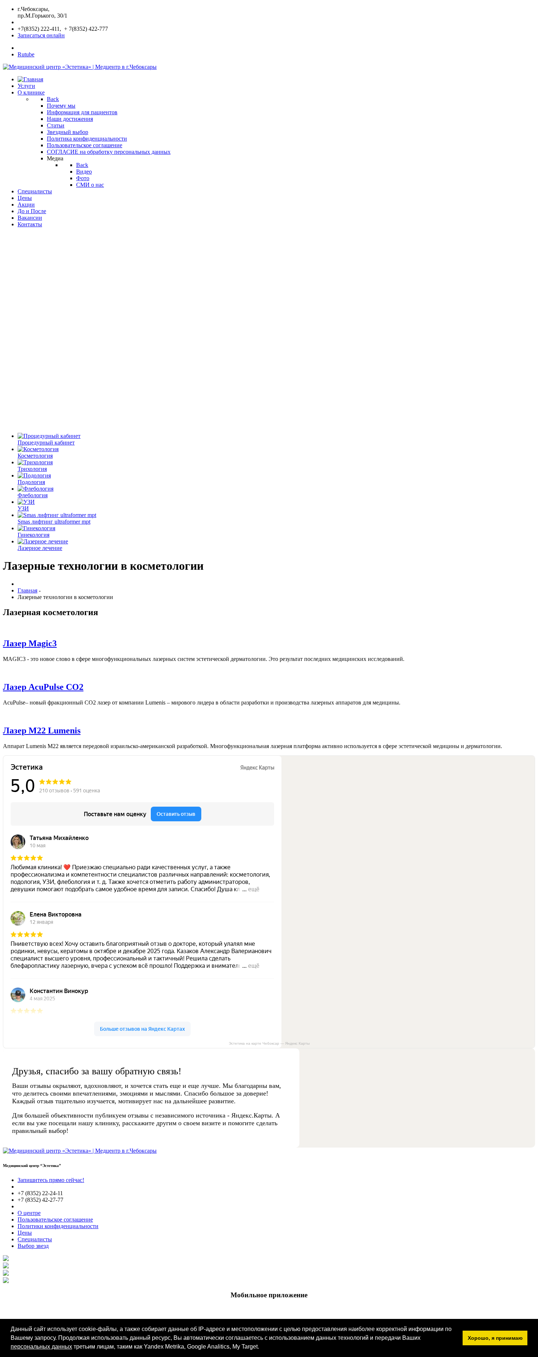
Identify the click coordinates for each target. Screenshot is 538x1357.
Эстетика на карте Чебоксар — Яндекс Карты (269, 1043)
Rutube (26, 54)
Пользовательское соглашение (55, 1219)
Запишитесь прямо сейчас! (51, 1180)
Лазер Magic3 (30, 643)
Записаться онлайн (41, 35)
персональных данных (41, 1346)
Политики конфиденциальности (58, 1226)
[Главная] (30, 79)
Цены (25, 1233)
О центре (29, 1213)
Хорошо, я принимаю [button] (495, 1338)
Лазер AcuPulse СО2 (43, 687)
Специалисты (35, 1239)
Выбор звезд (33, 1246)
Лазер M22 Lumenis (42, 730)
